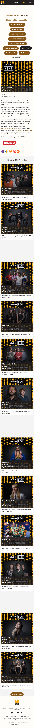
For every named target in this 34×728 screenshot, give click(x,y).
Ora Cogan (6, 638)
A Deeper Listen (17, 29)
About (7, 716)
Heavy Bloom (7, 188)
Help (23, 725)
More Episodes (17, 694)
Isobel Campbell (8, 501)
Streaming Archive (11, 15)
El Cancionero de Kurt (17, 34)
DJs (15, 19)
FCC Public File (15, 725)
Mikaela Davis (7, 462)
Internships (23, 718)
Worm (4, 227)
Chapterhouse (7, 578)
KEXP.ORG (18, 130)
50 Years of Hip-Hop (17, 24)
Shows (8, 19)
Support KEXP (15, 716)
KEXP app (29, 130)
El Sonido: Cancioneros (17, 38)
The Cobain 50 (11, 53)
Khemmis (5, 325)
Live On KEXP (26, 48)
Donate (22, 2)
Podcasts (25, 15)
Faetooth (5, 676)
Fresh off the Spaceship (17, 43)
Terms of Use (12, 723)
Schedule (23, 19)
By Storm (5, 402)
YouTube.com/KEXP (7, 128)
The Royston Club (8, 364)
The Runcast (24, 53)
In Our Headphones (11, 48)
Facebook (4, 96)
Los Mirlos (6, 539)
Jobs (29, 718)
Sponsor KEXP (25, 716)
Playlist (16, 2)
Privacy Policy (22, 723)
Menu (30, 2)
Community (7, 718)
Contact (17, 720)
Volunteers (15, 718)
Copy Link (12, 96)
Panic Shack (6, 287)
